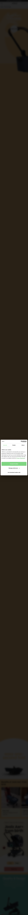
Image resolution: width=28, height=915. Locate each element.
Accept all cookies (14, 463)
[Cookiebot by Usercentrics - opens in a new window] (21, 441)
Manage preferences (13, 468)
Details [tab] (14, 445)
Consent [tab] (5, 445)
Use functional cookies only (14, 472)
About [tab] (23, 445)
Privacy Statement (20, 458)
